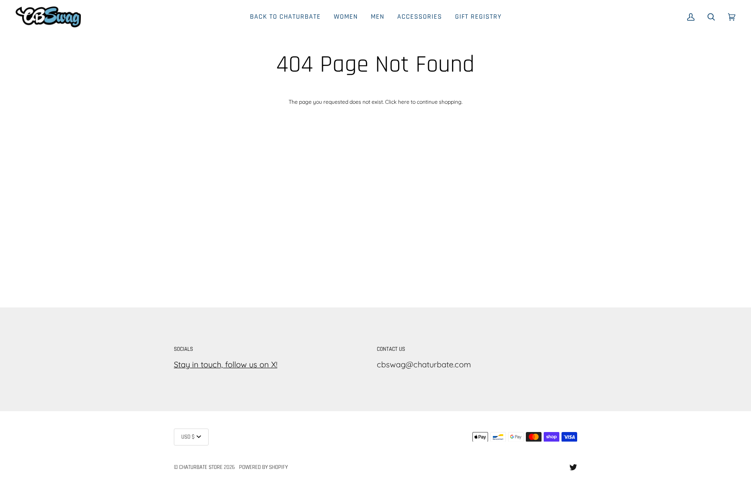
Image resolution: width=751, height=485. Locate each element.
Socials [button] (183, 349)
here (403, 102)
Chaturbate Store (201, 467)
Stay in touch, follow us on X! (225, 365)
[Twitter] (573, 467)
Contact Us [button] (391, 349)
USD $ (188, 437)
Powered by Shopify (263, 467)
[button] (345, 17)
